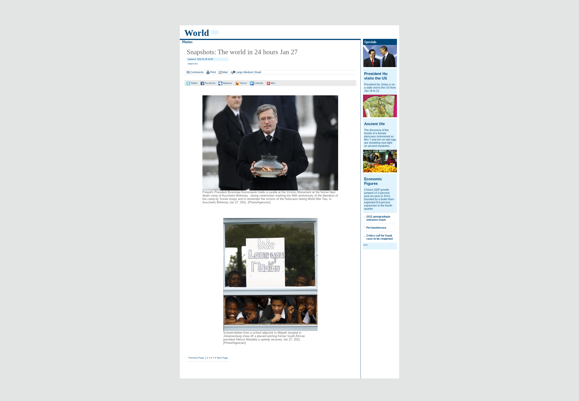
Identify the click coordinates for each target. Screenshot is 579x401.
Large (239, 72)
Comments (197, 72)
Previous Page (196, 357)
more (365, 245)
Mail (225, 72)
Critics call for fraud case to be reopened (379, 237)
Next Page (222, 357)
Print (213, 72)
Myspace (227, 83)
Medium (249, 72)
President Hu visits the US (375, 76)
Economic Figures (373, 181)
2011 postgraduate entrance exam (378, 218)
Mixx (272, 83)
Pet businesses (376, 227)
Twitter (193, 83)
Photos (187, 42)
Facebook (209, 83)
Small (257, 72)
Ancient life (374, 124)
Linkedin (258, 83)
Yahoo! (243, 83)
